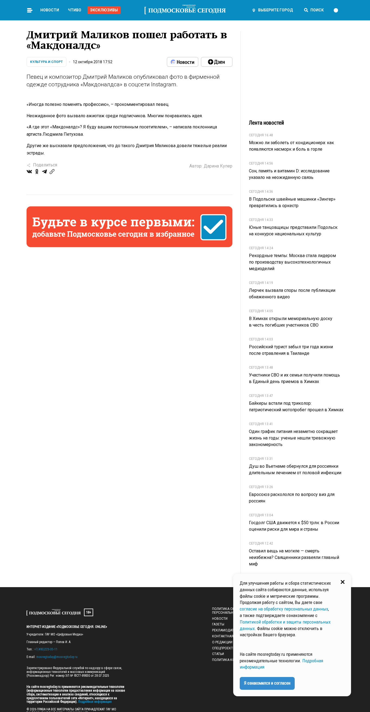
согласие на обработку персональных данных (284, 609)
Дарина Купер (218, 166)
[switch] (338, 10)
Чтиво (74, 10)
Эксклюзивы (104, 10)
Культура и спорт (46, 62)
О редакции (222, 642)
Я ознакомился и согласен (267, 683)
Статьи (218, 654)
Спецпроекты (224, 648)
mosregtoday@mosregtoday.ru (56, 657)
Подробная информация (94, 702)
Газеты (218, 624)
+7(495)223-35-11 (45, 649)
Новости (49, 10)
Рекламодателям (227, 630)
